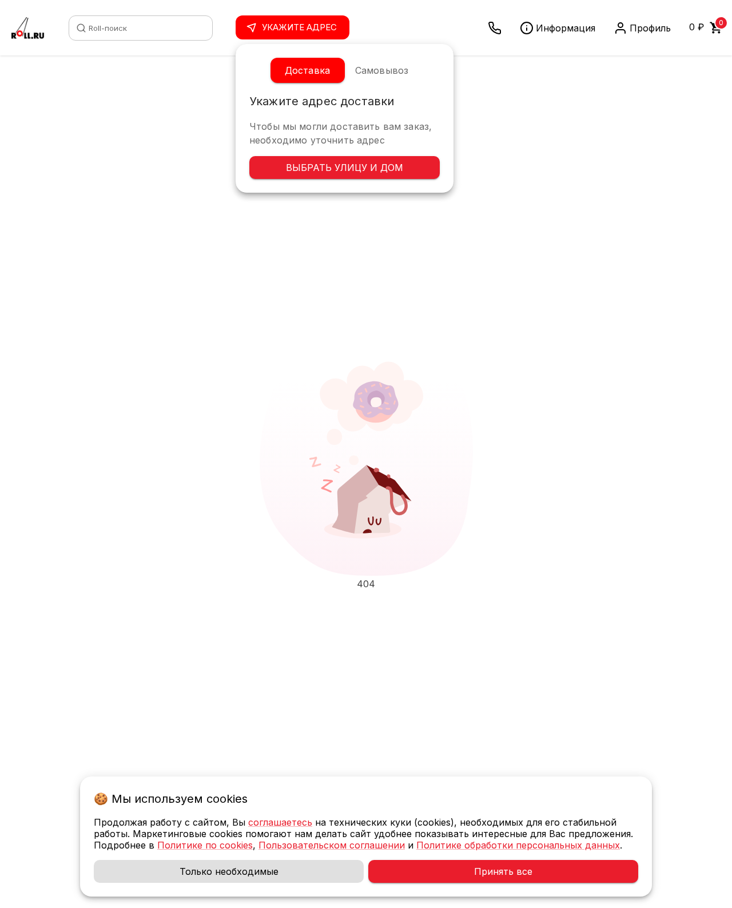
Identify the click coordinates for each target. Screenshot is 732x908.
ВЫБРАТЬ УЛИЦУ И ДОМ (344, 167)
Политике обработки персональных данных (518, 845)
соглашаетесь (280, 822)
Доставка (307, 70)
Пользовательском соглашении (331, 845)
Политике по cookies (205, 845)
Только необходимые (229, 871)
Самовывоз (381, 70)
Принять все (503, 871)
